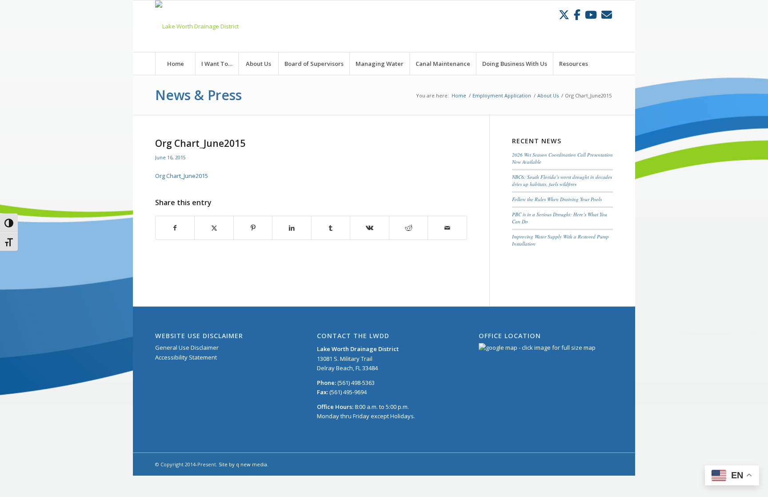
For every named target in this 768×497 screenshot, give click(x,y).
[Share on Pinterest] (253, 227)
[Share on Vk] (369, 227)
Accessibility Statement (186, 357)
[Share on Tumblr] (331, 227)
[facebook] (577, 14)
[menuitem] (175, 64)
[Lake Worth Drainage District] (197, 26)
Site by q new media (243, 464)
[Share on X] (214, 227)
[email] (606, 14)
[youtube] (591, 14)
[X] (564, 14)
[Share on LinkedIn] (291, 227)
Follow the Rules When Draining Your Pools (557, 199)
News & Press (198, 95)
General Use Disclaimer (187, 347)
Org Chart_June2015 (181, 176)
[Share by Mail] (447, 227)
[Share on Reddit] (408, 227)
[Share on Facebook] (175, 227)
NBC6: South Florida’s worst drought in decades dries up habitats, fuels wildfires (562, 181)
